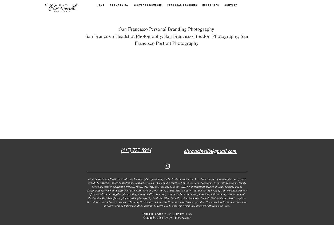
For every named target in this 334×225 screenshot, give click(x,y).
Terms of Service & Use (156, 213)
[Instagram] (167, 166)
